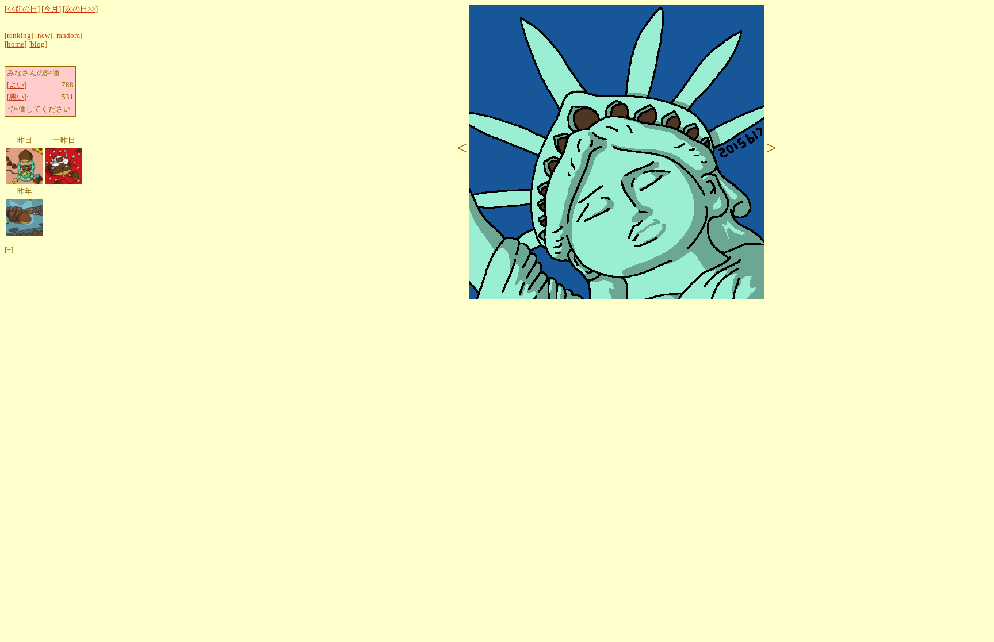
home (15, 44)
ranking (19, 36)
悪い (16, 97)
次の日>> (80, 9)
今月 (51, 9)
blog (37, 44)
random (68, 36)
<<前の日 (22, 9)
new (43, 36)
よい (16, 85)
